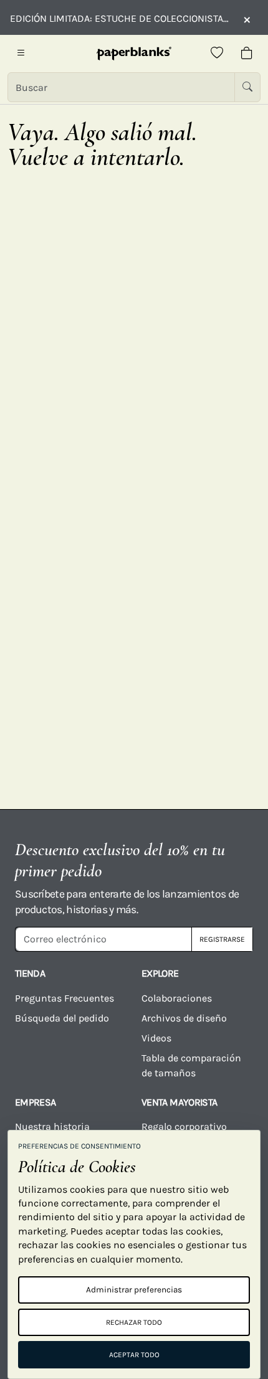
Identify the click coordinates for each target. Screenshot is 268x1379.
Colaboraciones (176, 998)
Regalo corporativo (184, 1126)
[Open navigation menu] (21, 53)
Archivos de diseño (184, 1018)
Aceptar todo (134, 1354)
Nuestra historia (52, 1126)
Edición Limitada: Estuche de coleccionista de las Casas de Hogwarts (120, 18)
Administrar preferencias (134, 1289)
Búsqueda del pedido (63, 1018)
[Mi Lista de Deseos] (217, 53)
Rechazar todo (134, 1322)
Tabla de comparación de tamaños (191, 1065)
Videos (156, 1038)
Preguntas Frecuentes (64, 998)
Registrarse (222, 939)
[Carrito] (247, 53)
